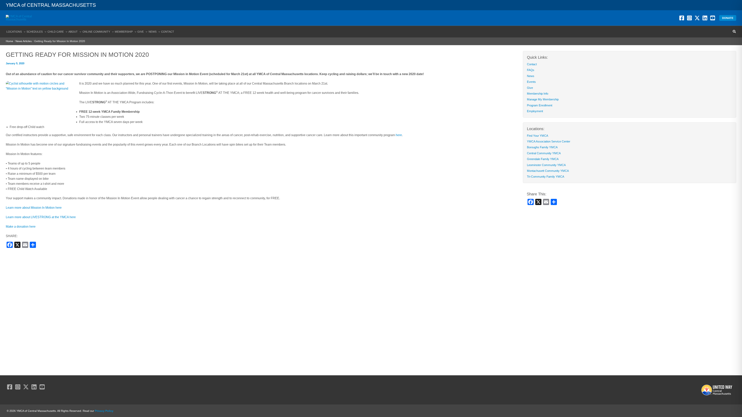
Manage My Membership (543, 99)
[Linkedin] (705, 18)
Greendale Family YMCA (543, 159)
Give (530, 87)
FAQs (530, 70)
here (399, 135)
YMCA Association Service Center (548, 141)
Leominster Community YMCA (546, 165)
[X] (697, 18)
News (530, 76)
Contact (532, 64)
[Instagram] (689, 18)
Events (531, 81)
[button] (727, 18)
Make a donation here (21, 226)
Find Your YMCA (537, 135)
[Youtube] (712, 18)
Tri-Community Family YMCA (545, 176)
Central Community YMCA (544, 153)
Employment (535, 111)
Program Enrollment (539, 105)
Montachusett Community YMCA (548, 170)
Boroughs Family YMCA (542, 147)
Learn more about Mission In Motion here (34, 207)
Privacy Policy (104, 410)
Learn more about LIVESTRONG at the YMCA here (41, 217)
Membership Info (537, 93)
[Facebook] (681, 18)
